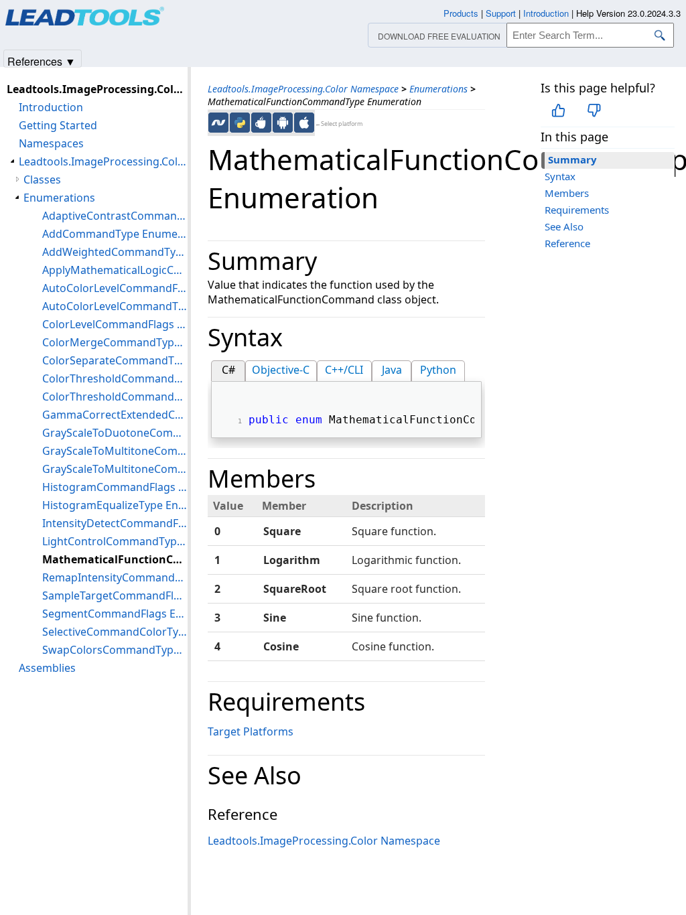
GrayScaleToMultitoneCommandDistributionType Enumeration (115, 450)
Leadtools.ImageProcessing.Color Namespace (303, 88)
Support (501, 13)
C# (228, 369)
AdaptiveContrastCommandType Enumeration (115, 215)
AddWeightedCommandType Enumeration (115, 251)
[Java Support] (261, 123)
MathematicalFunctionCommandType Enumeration (115, 559)
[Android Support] (283, 123)
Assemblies (47, 667)
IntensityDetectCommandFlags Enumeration (115, 523)
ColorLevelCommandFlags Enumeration (115, 324)
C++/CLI (344, 369)
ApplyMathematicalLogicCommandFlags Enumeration (115, 270)
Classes (42, 179)
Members (567, 193)
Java (392, 369)
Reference (567, 243)
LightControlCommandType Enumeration (115, 541)
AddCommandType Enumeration (115, 233)
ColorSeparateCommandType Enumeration (115, 360)
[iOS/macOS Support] (304, 123)
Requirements (577, 209)
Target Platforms (250, 731)
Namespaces (51, 143)
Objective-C (281, 369)
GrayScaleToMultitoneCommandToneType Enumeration (115, 469)
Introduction (51, 107)
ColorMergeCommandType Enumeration (115, 342)
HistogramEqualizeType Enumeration (115, 505)
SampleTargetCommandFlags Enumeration (115, 595)
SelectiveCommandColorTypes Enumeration (115, 631)
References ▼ (41, 61)
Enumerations (438, 88)
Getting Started (58, 125)
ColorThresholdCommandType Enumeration (115, 396)
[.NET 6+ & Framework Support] (218, 123)
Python (438, 369)
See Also (564, 226)
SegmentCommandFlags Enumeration (115, 613)
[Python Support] (240, 123)
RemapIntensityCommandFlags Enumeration (115, 577)
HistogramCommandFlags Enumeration (115, 487)
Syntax (560, 176)
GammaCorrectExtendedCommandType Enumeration (115, 414)
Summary (572, 159)
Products (460, 13)
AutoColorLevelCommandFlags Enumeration (115, 288)
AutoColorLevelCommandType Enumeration (115, 306)
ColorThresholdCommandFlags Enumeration (115, 378)
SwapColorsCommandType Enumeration (115, 649)
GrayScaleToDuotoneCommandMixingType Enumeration (115, 432)
